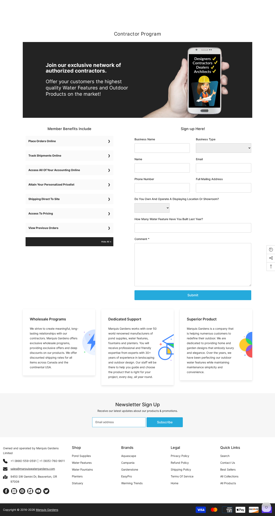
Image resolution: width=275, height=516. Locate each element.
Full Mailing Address (209, 179)
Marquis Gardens (47, 509)
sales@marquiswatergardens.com (32, 468)
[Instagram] (14, 491)
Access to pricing (40, 213)
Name (138, 159)
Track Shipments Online (44, 155)
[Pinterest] (22, 491)
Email (199, 159)
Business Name (144, 139)
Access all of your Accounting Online (54, 170)
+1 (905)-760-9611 (52, 461)
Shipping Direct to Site (44, 199)
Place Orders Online (42, 141)
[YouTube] (38, 491)
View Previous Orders (43, 228)
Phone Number (144, 179)
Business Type (205, 139)
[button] (192, 295)
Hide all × (106, 241)
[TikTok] (30, 491)
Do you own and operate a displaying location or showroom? (176, 199)
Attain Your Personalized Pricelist (51, 184)
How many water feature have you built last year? (168, 219)
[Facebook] (6, 491)
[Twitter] (46, 491)
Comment (141, 239)
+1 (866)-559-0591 (23, 461)
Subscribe (165, 422)
